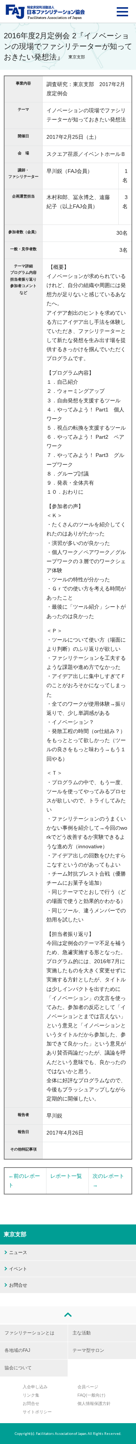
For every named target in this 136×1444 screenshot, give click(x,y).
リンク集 (31, 1395)
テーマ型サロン (88, 1350)
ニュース (18, 1252)
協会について (18, 1367)
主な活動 (82, 1333)
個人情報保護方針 (94, 1403)
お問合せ (18, 1285)
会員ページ (87, 1386)
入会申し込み (35, 1386)
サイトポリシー (37, 1411)
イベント (18, 1268)
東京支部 (15, 1234)
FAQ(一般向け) (91, 1395)
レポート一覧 (66, 1176)
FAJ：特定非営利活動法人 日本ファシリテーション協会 (45, 11)
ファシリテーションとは (29, 1333)
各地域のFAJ (17, 1350)
